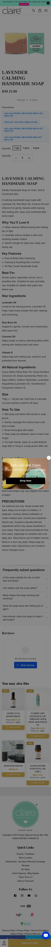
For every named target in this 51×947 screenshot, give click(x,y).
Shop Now (25, 480)
